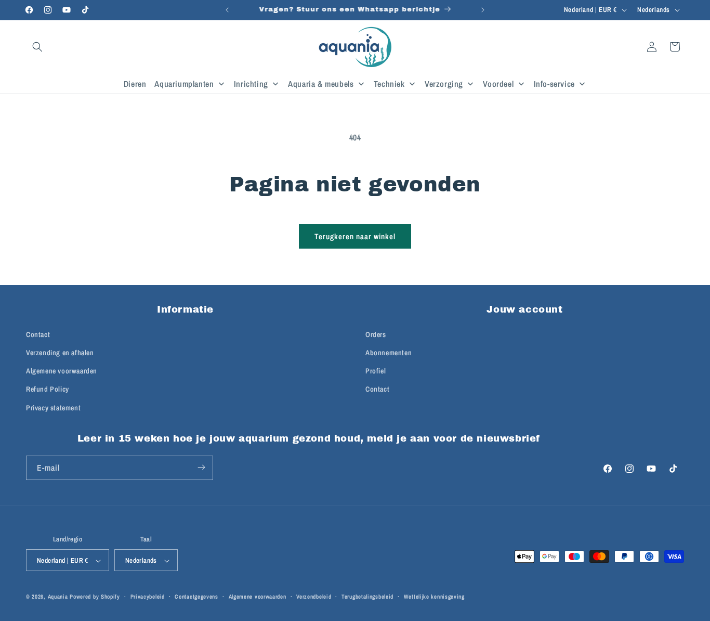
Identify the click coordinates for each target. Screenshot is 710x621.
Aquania (58, 597)
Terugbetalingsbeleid (367, 596)
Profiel (375, 371)
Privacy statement (53, 407)
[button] (37, 46)
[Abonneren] (201, 467)
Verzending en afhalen (60, 352)
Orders (375, 334)
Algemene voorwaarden (61, 371)
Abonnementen (388, 352)
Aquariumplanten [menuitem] (184, 83)
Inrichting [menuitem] (251, 83)
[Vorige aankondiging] (227, 10)
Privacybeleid (147, 596)
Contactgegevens (196, 596)
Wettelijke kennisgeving (434, 596)
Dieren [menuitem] (135, 83)
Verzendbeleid (313, 596)
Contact (38, 334)
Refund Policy (47, 389)
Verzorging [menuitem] (444, 83)
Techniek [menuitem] (389, 83)
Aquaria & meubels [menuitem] (320, 83)
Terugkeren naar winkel (355, 236)
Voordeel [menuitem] (498, 83)
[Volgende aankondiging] (482, 10)
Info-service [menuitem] (554, 83)
